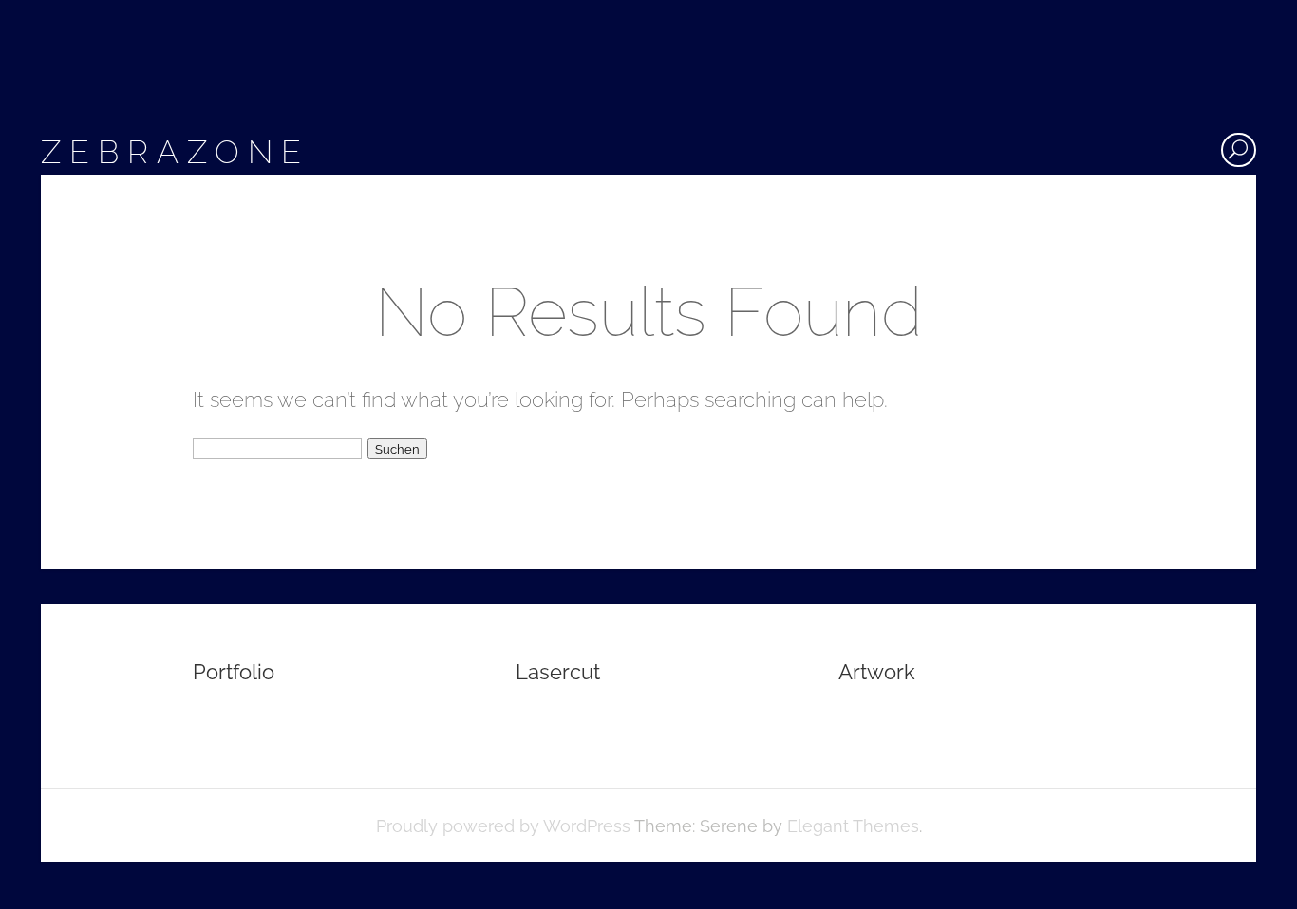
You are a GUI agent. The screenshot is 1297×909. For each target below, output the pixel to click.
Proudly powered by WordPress (503, 826)
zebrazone (175, 152)
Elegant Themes (853, 826)
